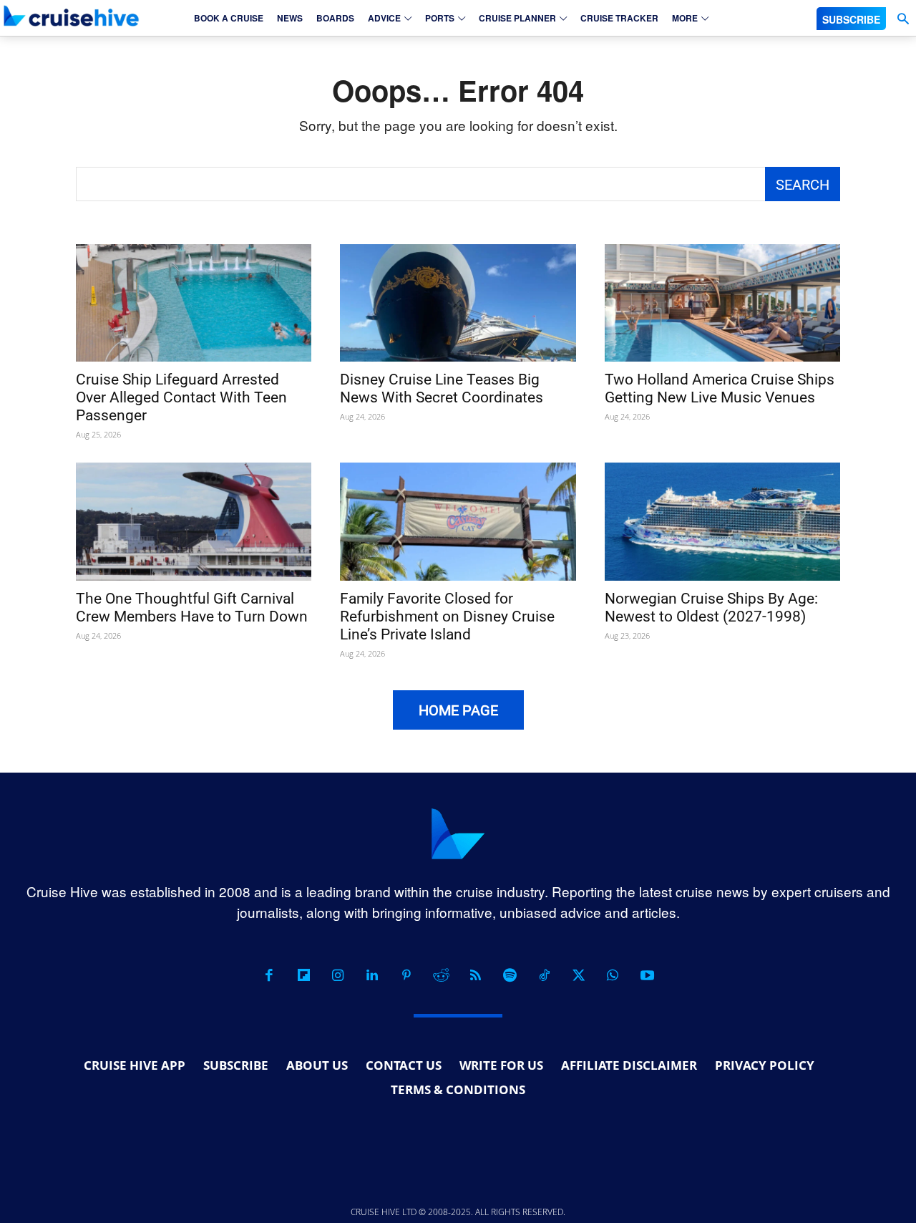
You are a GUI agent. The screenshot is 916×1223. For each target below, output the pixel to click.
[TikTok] (543, 975)
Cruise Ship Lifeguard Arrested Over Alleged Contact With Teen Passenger (181, 397)
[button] (902, 19)
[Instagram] (337, 975)
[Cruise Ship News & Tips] (72, 15)
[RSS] (475, 975)
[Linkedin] (372, 975)
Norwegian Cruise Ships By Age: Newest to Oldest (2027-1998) (711, 607)
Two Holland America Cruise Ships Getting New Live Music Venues (719, 388)
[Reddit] (440, 975)
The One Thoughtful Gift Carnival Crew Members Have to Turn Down (192, 607)
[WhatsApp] (612, 975)
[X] (578, 975)
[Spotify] (509, 975)
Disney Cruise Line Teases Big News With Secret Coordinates (441, 388)
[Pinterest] (406, 975)
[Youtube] (647, 975)
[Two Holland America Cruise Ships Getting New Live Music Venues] (722, 303)
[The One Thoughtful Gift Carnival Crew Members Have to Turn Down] (193, 522)
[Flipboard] (303, 975)
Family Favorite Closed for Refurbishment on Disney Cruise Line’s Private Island (447, 616)
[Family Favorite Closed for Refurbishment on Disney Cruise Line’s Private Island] (457, 522)
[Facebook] (269, 975)
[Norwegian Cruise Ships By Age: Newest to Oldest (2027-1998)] (722, 522)
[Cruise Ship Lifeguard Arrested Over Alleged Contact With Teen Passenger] (193, 303)
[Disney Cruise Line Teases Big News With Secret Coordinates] (457, 303)
